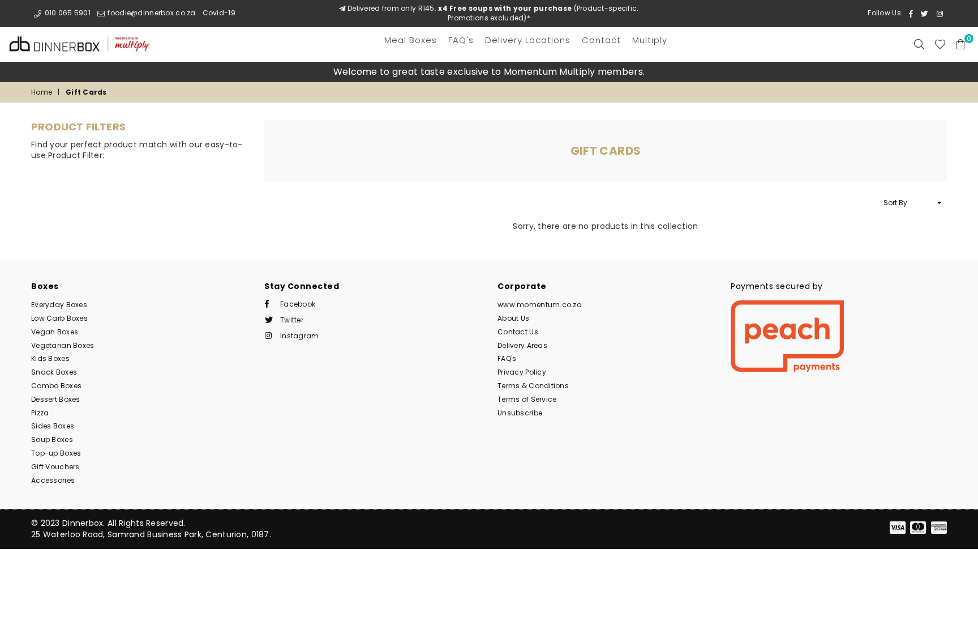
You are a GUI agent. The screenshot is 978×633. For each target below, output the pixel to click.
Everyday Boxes (59, 304)
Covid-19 (219, 13)
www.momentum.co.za (539, 304)
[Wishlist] (940, 44)
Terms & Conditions (533, 385)
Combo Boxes (56, 385)
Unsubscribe (519, 413)
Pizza (40, 413)
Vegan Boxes (54, 332)
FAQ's (506, 358)
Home (41, 92)
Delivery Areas (522, 345)
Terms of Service (526, 399)
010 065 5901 (66, 13)
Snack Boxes (54, 372)
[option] (489, 72)
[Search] (919, 44)
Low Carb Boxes (59, 318)
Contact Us (517, 332)
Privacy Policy (521, 372)
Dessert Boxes (55, 399)
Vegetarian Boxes (62, 345)
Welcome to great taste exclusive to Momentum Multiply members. (489, 71)
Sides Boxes (52, 426)
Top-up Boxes (56, 453)
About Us (513, 318)
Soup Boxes (52, 439)
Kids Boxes (50, 358)
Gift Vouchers (55, 466)
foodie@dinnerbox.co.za (150, 13)
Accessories (53, 480)
